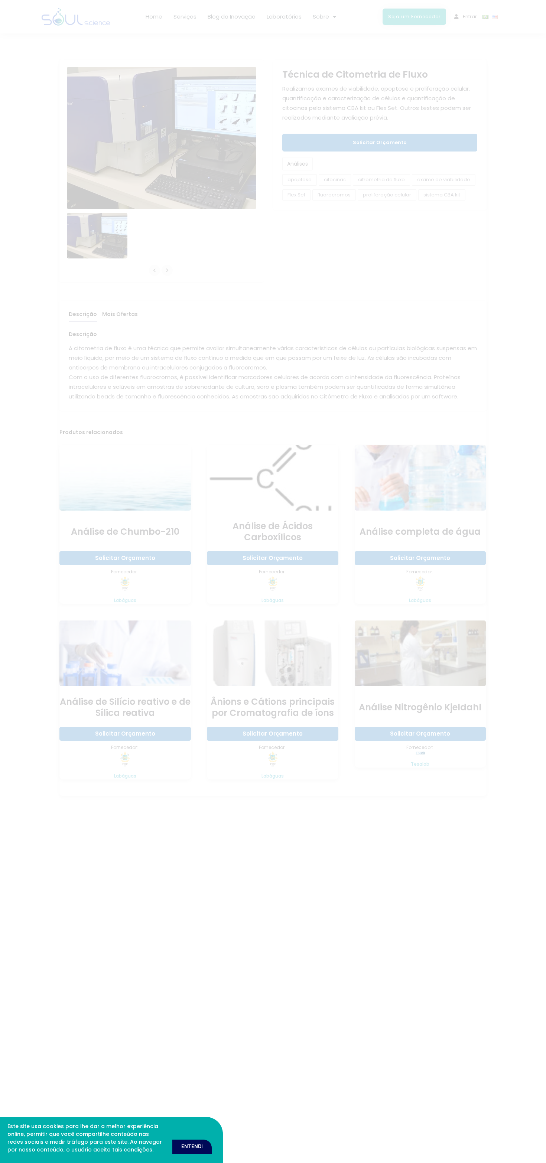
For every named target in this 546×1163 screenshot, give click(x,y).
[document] (273, 581)
